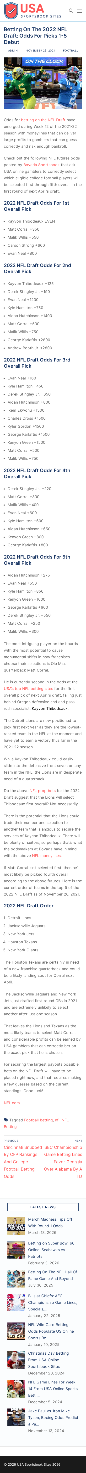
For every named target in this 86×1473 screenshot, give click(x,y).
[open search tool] (71, 11)
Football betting (38, 1120)
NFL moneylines (46, 855)
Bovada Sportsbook (41, 164)
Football (70, 50)
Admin (12, 50)
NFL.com (12, 1102)
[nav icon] (79, 11)
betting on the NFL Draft (43, 119)
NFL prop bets (43, 790)
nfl (57, 1120)
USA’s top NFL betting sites (28, 688)
